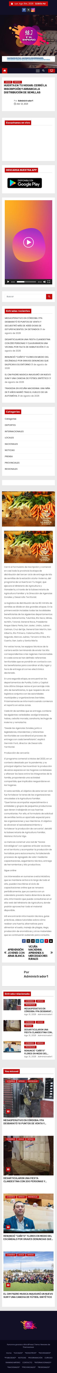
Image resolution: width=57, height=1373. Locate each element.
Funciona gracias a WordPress (20, 1344)
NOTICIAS (17, 82)
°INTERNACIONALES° (42, 1362)
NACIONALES (11, 444)
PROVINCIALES (12, 462)
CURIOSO (48, 1357)
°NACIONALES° (13, 1367)
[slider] (26, 281)
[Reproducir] (8, 281)
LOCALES (8, 82)
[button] (44, 70)
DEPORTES (10, 425)
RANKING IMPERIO (13, 1362)
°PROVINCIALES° (29, 1367)
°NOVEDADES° (45, 1353)
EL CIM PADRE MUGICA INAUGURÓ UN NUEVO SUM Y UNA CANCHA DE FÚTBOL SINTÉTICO (28, 1295)
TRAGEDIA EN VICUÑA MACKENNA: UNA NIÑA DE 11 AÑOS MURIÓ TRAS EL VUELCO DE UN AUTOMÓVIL (27, 392)
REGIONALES (11, 468)
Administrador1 (25, 101)
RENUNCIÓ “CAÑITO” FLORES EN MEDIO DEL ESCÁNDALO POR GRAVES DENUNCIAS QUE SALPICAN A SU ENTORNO (27, 360)
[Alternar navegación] (38, 71)
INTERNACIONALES (14, 431)
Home (9, 1353)
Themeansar (28, 1347)
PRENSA (9, 456)
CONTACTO (27, 1362)
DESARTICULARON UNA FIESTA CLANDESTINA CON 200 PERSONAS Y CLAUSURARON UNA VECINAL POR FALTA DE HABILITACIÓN (27, 343)
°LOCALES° (18, 1353)
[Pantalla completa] (48, 281)
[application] (28, 242)
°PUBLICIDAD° (10, 1357)
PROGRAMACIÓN (35, 1357)
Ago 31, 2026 (30, 1014)
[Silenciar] (44, 281)
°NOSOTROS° (30, 1353)
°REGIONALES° (44, 1367)
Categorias (10, 418)
